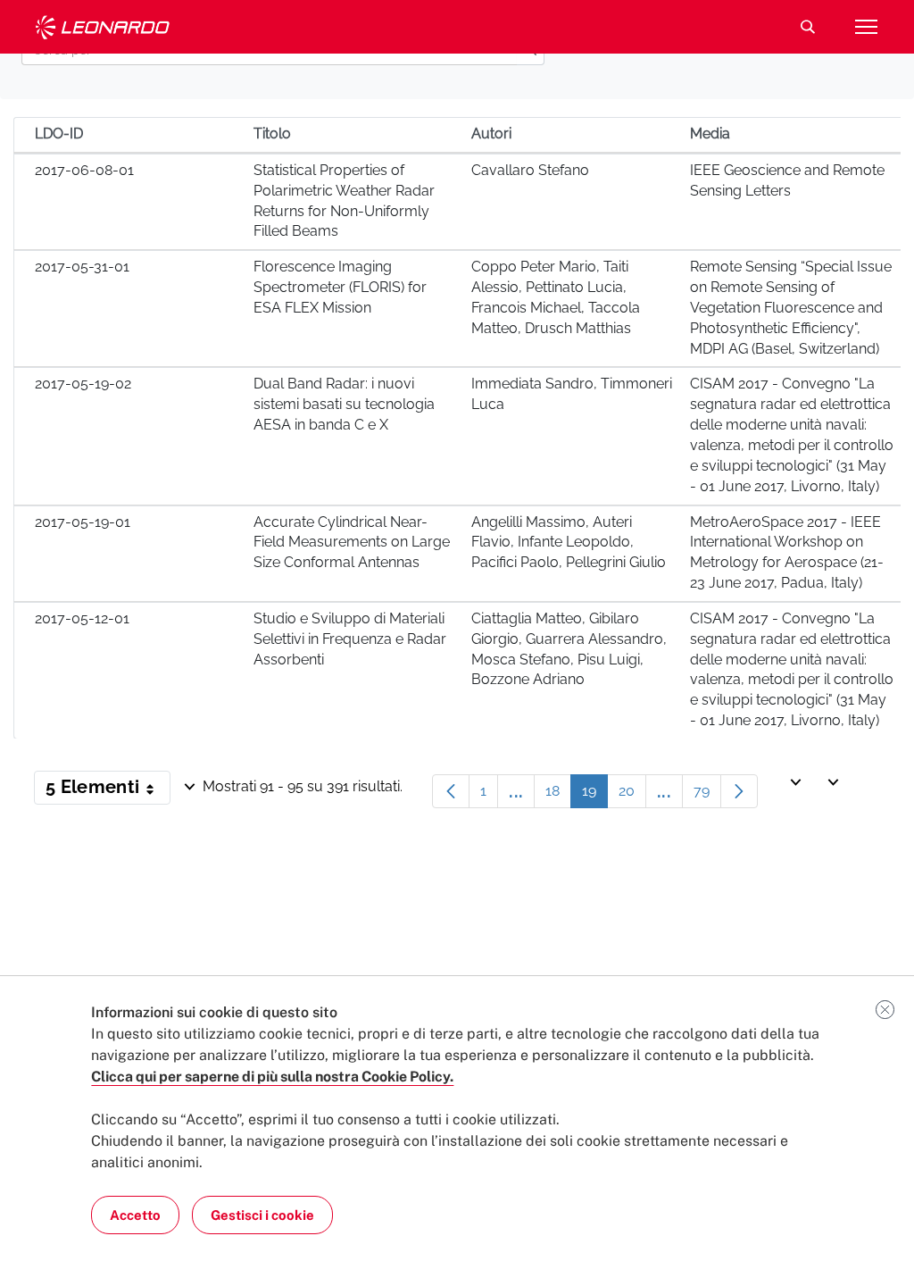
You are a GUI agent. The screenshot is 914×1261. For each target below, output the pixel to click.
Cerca (807, 26)
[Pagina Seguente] (739, 791)
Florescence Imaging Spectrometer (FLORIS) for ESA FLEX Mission (340, 287)
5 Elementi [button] (108, 790)
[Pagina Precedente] (450, 791)
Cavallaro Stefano (530, 170)
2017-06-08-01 (84, 170)
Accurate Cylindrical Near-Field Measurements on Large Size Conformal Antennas (351, 543)
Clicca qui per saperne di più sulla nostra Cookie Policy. (272, 1076)
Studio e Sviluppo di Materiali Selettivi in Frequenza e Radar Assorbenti (349, 639)
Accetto (135, 1215)
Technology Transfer (103, 27)
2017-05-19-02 (83, 383)
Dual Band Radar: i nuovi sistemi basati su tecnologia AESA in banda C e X (344, 404)
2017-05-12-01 (82, 618)
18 (558, 795)
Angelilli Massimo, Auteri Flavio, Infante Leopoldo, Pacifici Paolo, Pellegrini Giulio (568, 543)
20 (632, 795)
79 (707, 795)
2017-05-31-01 (82, 266)
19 (595, 795)
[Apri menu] (865, 26)
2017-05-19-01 (82, 522)
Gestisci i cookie (262, 1215)
